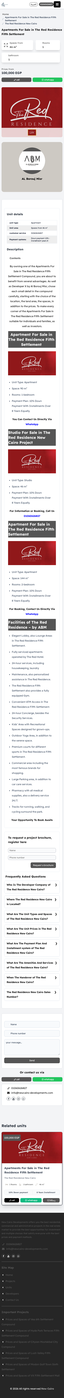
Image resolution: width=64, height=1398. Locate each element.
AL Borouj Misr (32, 178)
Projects (10, 1281)
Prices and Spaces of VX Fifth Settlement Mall (32, 1375)
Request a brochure (43, 865)
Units (9, 1287)
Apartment (36, 223)
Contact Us (12, 1299)
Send (32, 1060)
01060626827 (37, 233)
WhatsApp (32, 424)
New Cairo (47, 1388)
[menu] (57, 4)
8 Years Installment (46, 1192)
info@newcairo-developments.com (32, 1092)
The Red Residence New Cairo (21, 23)
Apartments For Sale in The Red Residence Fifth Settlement (30, 19)
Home (5, 14)
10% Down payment (18, 1192)
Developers (12, 1293)
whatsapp (32, 1200)
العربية (33, 4)
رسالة (52, 1200)
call (13, 1200)
